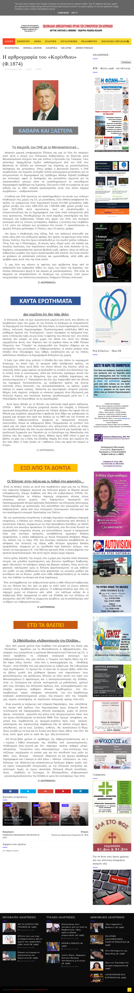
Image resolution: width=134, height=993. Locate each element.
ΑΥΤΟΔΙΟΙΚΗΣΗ (68, 41)
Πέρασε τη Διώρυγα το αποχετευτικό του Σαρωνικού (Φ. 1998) (29, 955)
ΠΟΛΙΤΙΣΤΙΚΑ (12, 48)
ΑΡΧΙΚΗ (9, 41)
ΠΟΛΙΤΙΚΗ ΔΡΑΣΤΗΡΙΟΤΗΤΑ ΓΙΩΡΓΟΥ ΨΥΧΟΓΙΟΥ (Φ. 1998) (117, 941)
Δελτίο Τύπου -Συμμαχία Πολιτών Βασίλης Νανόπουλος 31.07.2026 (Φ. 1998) (73, 959)
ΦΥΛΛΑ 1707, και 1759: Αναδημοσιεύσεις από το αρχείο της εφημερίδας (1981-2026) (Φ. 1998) (30, 940)
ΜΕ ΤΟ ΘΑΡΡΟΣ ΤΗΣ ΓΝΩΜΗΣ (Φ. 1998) (28, 926)
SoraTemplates (16, 990)
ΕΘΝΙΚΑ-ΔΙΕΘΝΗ (32, 48)
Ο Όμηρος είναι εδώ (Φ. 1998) (45, 818)
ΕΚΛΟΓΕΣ (66, 48)
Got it (74, 13)
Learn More (63, 13)
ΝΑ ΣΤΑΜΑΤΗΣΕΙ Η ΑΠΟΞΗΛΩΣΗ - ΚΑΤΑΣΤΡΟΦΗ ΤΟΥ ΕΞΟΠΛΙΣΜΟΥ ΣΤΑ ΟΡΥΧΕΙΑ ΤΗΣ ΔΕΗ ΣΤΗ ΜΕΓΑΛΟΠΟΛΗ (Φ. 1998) (74, 811)
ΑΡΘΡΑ (37, 41)
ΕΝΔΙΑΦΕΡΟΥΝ (89, 41)
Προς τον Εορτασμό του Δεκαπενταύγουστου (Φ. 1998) (117, 965)
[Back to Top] (129, 990)
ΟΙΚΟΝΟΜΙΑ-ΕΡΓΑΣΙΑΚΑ (114, 41)
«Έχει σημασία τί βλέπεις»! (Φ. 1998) (14, 818)
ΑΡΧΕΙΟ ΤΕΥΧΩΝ (84, 48)
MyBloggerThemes (41, 990)
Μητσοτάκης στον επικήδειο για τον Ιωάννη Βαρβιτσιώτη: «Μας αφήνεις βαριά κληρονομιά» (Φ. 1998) (74, 930)
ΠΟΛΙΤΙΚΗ (50, 41)
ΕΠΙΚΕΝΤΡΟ (23, 41)
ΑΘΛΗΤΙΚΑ (51, 48)
